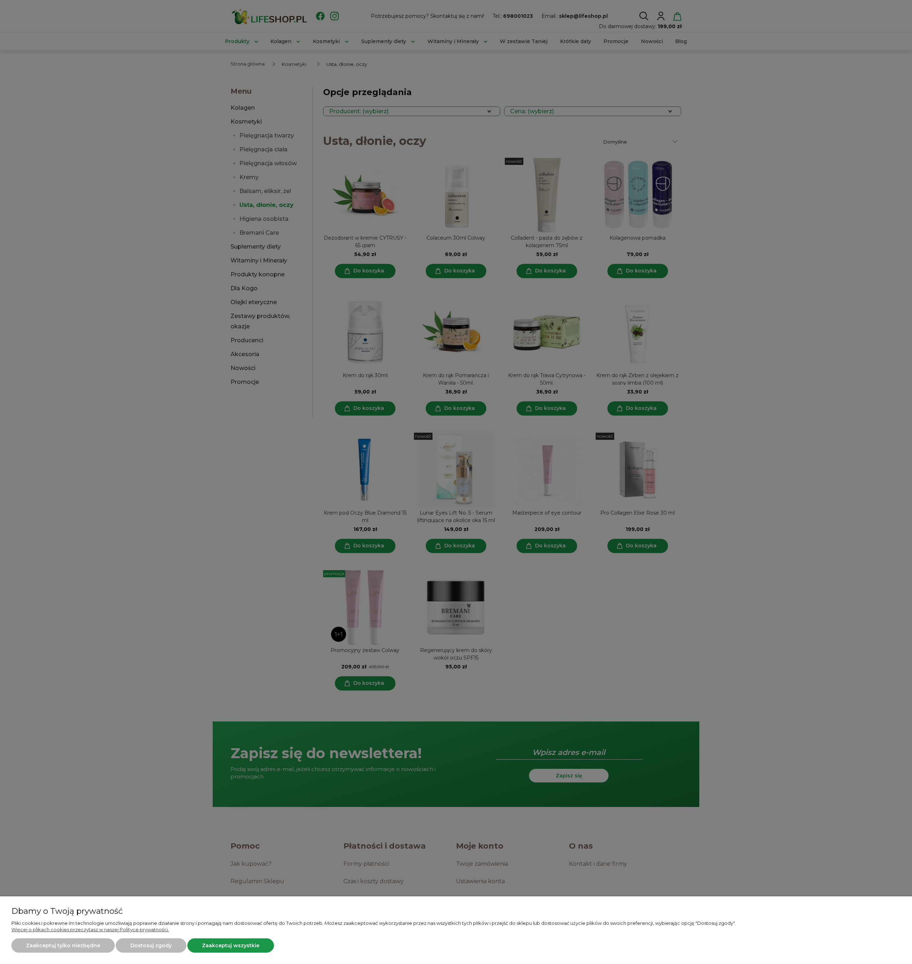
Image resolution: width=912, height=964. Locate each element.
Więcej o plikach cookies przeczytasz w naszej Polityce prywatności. (90, 929)
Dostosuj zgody (151, 945)
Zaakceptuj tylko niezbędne (63, 945)
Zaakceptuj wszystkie (230, 945)
